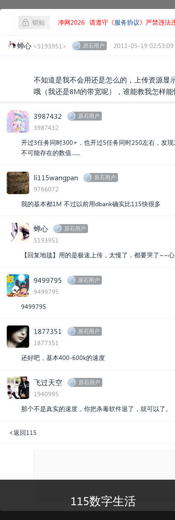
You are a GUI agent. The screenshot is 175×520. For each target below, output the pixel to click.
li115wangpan (56, 177)
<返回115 (23, 432)
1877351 (48, 331)
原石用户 (94, 45)
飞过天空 (48, 382)
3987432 (48, 116)
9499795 (48, 280)
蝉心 (41, 228)
